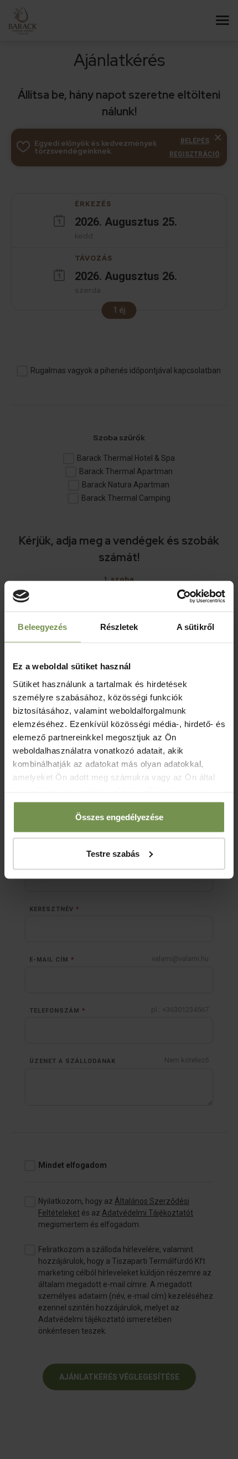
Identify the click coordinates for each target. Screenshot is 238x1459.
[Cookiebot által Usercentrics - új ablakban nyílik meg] (176, 596)
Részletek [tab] (119, 627)
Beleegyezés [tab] (42, 627)
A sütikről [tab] (195, 627)
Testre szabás (112, 853)
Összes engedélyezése (119, 817)
